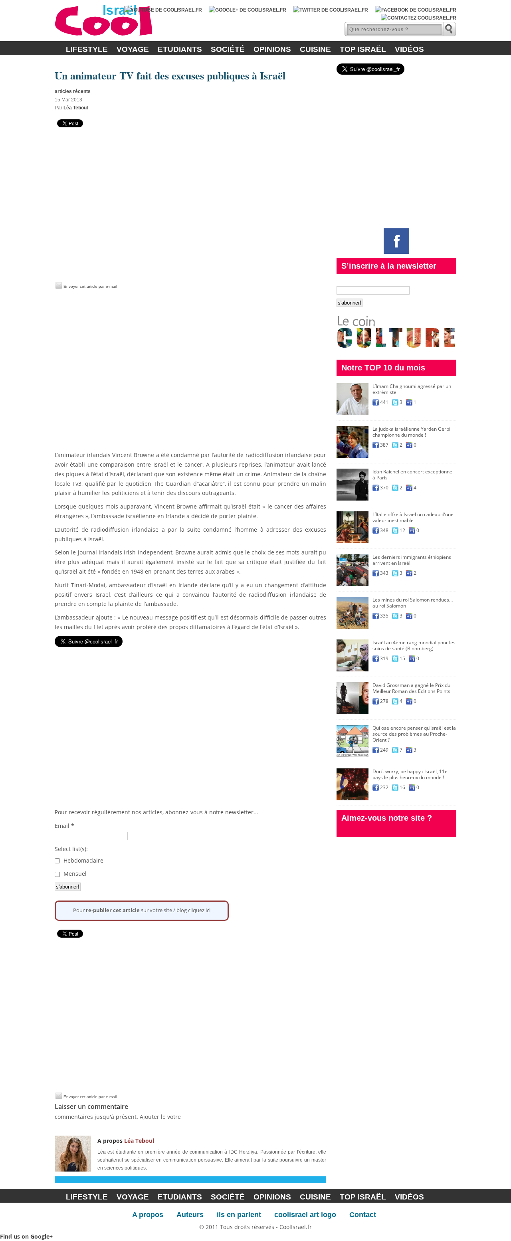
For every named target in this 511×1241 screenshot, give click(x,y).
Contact (362, 1215)
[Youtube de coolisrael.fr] (163, 10)
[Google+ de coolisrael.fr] (247, 10)
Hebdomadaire (82, 860)
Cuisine (315, 49)
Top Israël (363, 49)
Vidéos (409, 49)
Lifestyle (87, 49)
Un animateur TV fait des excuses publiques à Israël (170, 75)
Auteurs (190, 1215)
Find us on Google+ (26, 1236)
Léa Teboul (75, 108)
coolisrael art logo (305, 1215)
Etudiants (180, 49)
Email (64, 825)
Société (228, 49)
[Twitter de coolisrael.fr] (330, 10)
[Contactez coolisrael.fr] (418, 18)
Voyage (133, 49)
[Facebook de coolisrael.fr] (415, 10)
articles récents (73, 91)
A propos (147, 1215)
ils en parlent (239, 1215)
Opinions (272, 49)
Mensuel (74, 873)
